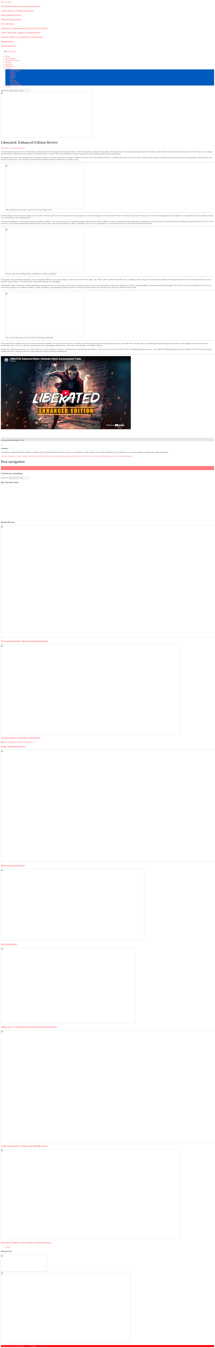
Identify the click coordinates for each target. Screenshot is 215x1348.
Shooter (97, 456)
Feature (12, 74)
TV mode (115, 456)
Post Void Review (7, 24)
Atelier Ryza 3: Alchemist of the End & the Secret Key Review (24, 28)
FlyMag (33, 1346)
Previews (13, 80)
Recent (7, 1247)
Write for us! (9, 66)
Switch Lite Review (12, 60)
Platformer (77, 456)
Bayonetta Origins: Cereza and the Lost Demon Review (22, 37)
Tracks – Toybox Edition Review (14, 467)
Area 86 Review (8, 469)
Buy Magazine (10, 58)
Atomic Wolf (26, 456)
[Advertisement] (68, 503)
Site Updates (14, 82)
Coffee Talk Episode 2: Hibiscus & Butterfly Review (20, 33)
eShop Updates (15, 70)
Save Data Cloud (88, 456)
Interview (13, 76)
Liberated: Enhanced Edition (62, 456)
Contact (8, 86)
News (12, 78)
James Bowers (19, 148)
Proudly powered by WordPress (12, 1346)
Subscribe (8, 64)
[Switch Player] (10, 51)
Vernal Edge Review (8, 46)
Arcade (18, 456)
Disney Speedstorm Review (11, 15)
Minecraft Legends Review (11, 19)
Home (7, 56)
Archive (8, 68)
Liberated (48, 456)
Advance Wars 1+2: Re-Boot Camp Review (17, 11)
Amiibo (12, 72)
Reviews (8, 62)
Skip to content (6, 2)
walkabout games (126, 456)
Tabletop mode (106, 456)
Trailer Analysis (15, 84)
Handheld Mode (38, 456)
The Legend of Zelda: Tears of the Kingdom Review (20, 6)
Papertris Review (7, 41)
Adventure (11, 456)
